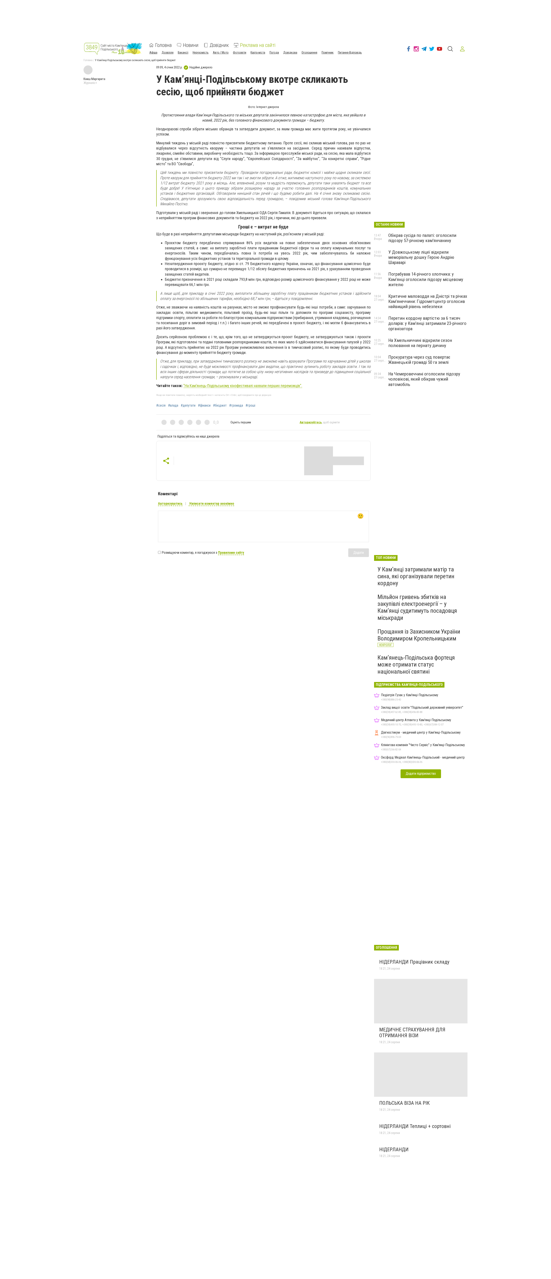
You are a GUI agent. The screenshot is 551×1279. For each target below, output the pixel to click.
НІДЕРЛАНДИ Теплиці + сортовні (415, 1126)
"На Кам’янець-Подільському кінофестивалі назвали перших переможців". (242, 385)
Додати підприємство (421, 773)
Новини (190, 45)
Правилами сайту (231, 553)
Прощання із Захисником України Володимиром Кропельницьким (419, 635)
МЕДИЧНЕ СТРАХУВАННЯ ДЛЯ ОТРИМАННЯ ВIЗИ (412, 1033)
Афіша (153, 52)
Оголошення (309, 52)
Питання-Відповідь (350, 52)
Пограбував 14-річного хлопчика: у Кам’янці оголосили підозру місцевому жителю (425, 279)
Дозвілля (167, 52)
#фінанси (204, 405)
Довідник (219, 45)
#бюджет (220, 405)
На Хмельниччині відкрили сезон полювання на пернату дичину (420, 343)
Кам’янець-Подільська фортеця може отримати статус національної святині (416, 664)
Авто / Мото (221, 52)
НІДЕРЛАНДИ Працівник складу (414, 962)
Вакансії (183, 52)
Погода (274, 52)
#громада (236, 405)
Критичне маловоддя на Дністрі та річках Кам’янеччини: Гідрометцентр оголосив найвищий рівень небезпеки (427, 301)
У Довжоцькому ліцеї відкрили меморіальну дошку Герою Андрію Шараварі (421, 257)
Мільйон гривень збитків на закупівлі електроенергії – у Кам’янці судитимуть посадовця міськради (417, 607)
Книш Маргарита (94, 79)
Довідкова (290, 52)
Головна (163, 45)
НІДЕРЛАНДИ (394, 1149)
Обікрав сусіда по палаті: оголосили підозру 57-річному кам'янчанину (422, 238)
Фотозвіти (239, 52)
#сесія (161, 405)
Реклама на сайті (258, 45)
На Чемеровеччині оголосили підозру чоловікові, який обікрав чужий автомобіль (424, 379)
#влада (173, 405)
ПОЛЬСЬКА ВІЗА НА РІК (405, 1103)
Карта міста (258, 52)
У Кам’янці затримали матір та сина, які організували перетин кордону (416, 576)
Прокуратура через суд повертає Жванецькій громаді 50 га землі (419, 360)
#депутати (188, 405)
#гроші (250, 405)
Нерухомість (201, 52)
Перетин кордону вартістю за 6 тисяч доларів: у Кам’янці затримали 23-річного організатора (427, 323)
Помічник (328, 52)
